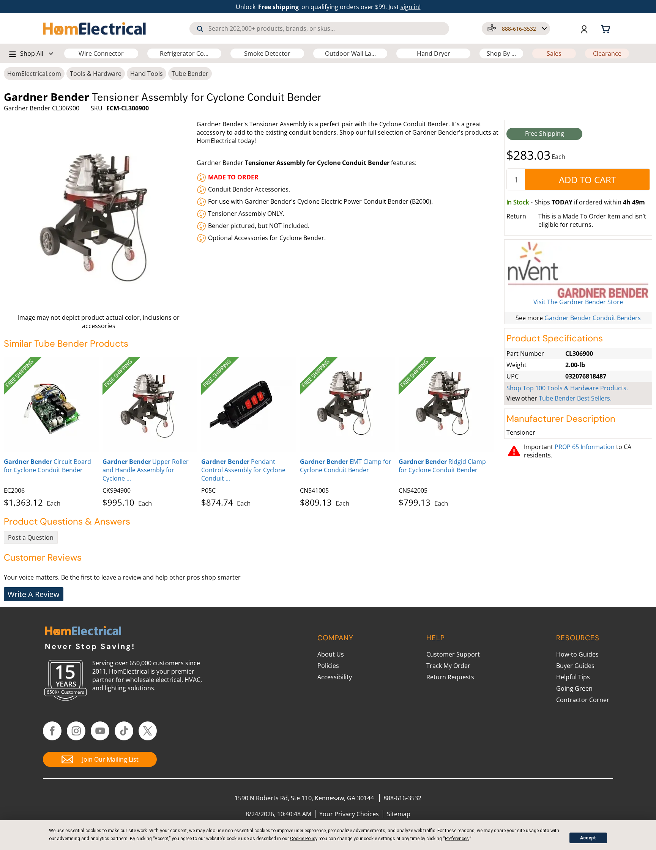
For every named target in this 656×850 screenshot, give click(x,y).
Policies (328, 665)
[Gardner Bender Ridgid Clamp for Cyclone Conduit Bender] (446, 404)
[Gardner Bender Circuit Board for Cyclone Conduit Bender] (51, 404)
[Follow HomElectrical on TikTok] (124, 730)
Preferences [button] (457, 838)
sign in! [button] (411, 7)
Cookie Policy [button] (303, 838)
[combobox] (319, 28)
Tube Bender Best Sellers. (575, 398)
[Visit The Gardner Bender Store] (578, 270)
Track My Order (448, 665)
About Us (330, 654)
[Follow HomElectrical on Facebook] (52, 730)
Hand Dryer (433, 53)
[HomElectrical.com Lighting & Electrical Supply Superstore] (83, 632)
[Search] (200, 29)
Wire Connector (101, 53)
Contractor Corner (582, 700)
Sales (554, 53)
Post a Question (31, 537)
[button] (516, 28)
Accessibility (334, 677)
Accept (588, 838)
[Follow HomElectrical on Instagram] (76, 730)
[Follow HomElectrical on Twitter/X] (148, 730)
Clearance (607, 53)
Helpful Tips (573, 677)
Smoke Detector (267, 53)
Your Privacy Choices (349, 814)
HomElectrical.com (34, 73)
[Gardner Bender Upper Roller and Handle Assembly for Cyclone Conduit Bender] (149, 404)
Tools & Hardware (95, 73)
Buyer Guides (575, 665)
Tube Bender (190, 73)
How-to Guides (577, 654)
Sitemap (398, 814)
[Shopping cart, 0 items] (606, 28)
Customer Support (453, 654)
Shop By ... (501, 53)
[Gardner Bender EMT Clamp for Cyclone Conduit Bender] (347, 404)
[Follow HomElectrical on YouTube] (100, 730)
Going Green (574, 688)
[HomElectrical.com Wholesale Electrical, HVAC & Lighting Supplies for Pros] (95, 28)
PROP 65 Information (585, 447)
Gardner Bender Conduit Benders (592, 318)
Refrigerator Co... (184, 53)
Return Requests (450, 677)
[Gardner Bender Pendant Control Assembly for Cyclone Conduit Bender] (248, 404)
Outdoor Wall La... (350, 53)
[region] (252, 430)
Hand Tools (146, 73)
